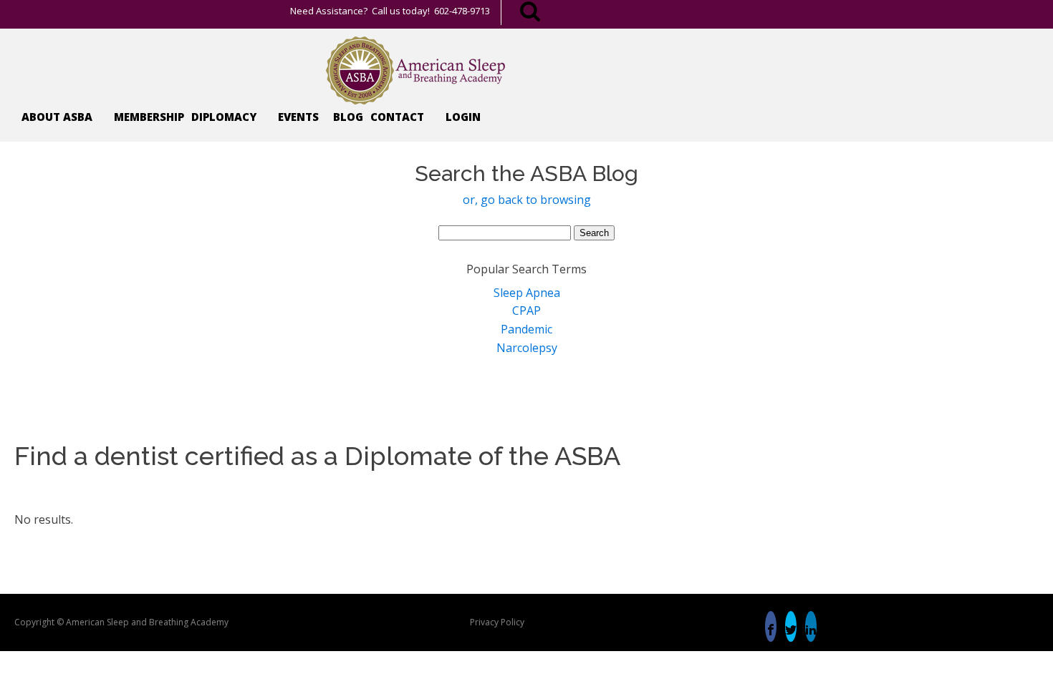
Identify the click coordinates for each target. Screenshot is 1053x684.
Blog (348, 116)
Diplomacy (223, 116)
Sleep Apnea (527, 293)
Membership (149, 116)
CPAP (526, 310)
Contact (397, 116)
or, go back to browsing (527, 199)
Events (298, 116)
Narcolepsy (526, 348)
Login (463, 116)
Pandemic (526, 329)
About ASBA (56, 116)
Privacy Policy (497, 622)
